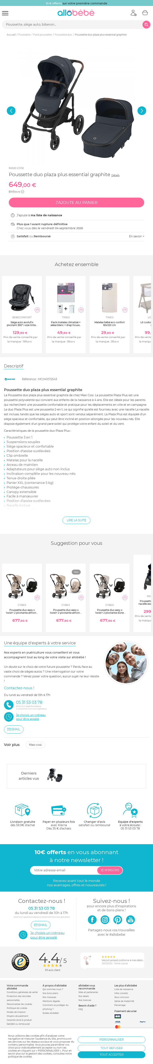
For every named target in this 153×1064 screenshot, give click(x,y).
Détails (115, 175)
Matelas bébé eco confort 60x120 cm (109, 324)
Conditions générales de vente (22, 992)
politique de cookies (20, 1056)
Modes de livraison (16, 1012)
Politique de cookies (17, 1008)
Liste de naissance (123, 989)
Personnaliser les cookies (19, 1004)
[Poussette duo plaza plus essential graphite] (55, 775)
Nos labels (83, 996)
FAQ (80, 1009)
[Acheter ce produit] (37, 309)
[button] (11, 110)
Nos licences (84, 1000)
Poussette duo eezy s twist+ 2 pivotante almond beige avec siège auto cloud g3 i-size (65, 614)
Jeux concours (121, 997)
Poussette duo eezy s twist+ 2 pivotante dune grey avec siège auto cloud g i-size (110, 614)
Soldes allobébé (51, 1013)
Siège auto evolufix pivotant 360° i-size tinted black (22, 325)
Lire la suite (76, 520)
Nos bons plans (50, 993)
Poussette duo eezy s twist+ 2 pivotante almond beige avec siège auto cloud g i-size (22, 614)
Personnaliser (111, 1039)
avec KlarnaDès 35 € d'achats (59, 825)
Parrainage (120, 1005)
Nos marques (49, 997)
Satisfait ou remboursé (18, 1024)
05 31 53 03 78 (130, 828)
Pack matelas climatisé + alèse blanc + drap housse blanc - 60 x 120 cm (66, 325)
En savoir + (136, 236)
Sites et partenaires (88, 992)
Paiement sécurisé (125, 1011)
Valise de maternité (124, 1001)
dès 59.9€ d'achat (22, 823)
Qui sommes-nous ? (53, 989)
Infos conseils (121, 993)
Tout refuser (112, 1048)
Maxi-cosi (16, 168)
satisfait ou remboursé (94, 823)
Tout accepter (112, 1054)
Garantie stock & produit (19, 1020)
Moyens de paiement (17, 1016)
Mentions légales (51, 1001)
